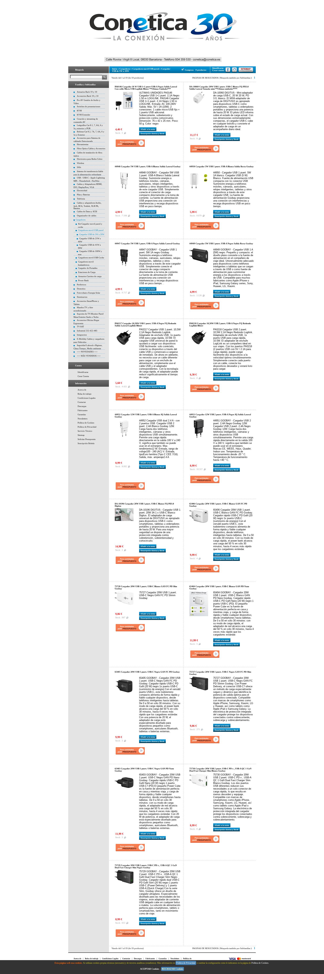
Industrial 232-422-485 (87, 331)
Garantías (82, 414)
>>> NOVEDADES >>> (87, 352)
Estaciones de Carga (86, 272)
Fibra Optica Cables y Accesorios (91, 148)
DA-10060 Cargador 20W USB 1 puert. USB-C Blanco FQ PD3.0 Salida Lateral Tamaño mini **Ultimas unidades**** (219, 87)
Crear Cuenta (83, 376)
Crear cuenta (218, 70)
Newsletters (82, 418)
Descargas (82, 406)
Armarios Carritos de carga (89, 276)
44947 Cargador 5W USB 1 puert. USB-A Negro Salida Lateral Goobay (147, 243)
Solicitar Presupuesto (87, 439)
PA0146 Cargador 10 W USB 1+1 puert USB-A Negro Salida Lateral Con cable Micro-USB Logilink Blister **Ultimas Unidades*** (146, 87)
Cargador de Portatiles (87, 268)
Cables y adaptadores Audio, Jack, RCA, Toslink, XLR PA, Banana (87, 205)
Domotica (81, 289)
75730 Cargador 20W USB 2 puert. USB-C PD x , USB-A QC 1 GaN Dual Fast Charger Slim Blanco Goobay (220, 769)
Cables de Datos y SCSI (87, 211)
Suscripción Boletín (86, 443)
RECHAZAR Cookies (172, 969)
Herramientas (82, 144)
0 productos (201, 70)
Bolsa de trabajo (85, 394)
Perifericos (81, 284)
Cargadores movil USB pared (91, 230)
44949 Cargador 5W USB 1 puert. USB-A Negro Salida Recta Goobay (221, 243)
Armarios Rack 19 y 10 (87, 92)
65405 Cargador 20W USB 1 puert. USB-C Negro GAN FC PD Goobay (147, 672)
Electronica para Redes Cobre (89, 159)
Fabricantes (82, 410)
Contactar (82, 402)
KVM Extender (83, 115)
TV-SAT (80, 326)
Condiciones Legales (86, 398)
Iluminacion (82, 297)
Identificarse (83, 372)
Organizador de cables (86, 215)
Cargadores (81, 220)
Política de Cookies (86, 423)
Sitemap (81, 435)
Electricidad (82, 190)
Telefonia (81, 199)
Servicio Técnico (85, 431)
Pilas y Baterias (83, 194)
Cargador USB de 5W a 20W (91, 234)
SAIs (79, 167)
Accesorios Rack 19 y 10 (87, 96)
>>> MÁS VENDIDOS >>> (88, 356)
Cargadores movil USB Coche (91, 257)
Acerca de (82, 390)
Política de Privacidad (87, 427)
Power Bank (83, 280)
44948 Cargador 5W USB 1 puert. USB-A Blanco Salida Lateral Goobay (148, 166)
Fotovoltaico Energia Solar (88, 293)
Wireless (80, 163)
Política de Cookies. (260, 963)
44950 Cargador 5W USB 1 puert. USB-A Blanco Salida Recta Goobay (221, 166)
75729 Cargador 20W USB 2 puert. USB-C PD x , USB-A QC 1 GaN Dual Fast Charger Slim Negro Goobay (146, 866)
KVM (79, 110)
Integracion (82, 335)
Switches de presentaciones (88, 106)
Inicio (114, 69)
